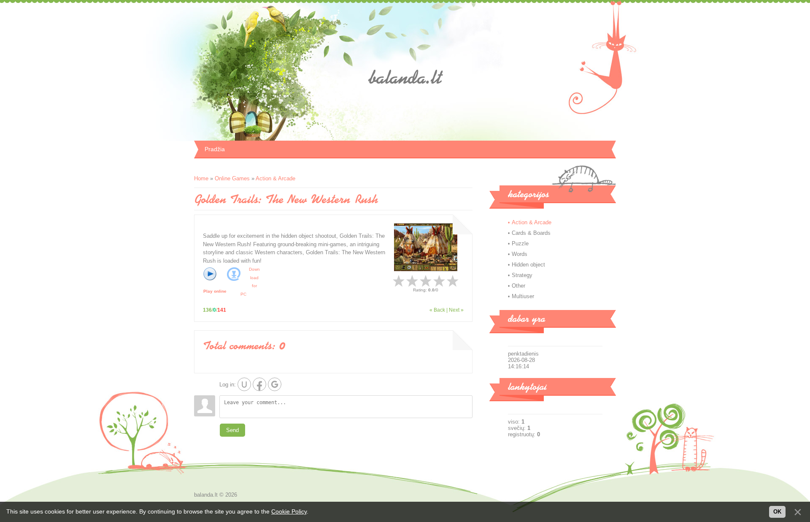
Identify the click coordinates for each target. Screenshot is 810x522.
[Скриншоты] (425, 247)
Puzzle (520, 243)
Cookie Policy (289, 511)
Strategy (522, 275)
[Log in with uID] (244, 384)
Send (232, 430)
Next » (456, 310)
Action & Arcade (275, 178)
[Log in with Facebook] (259, 384)
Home (201, 178)
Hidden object (528, 264)
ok (777, 511)
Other (518, 286)
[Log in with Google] (274, 384)
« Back (437, 310)
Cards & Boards (531, 233)
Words (519, 254)
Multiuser (523, 296)
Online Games (232, 178)
